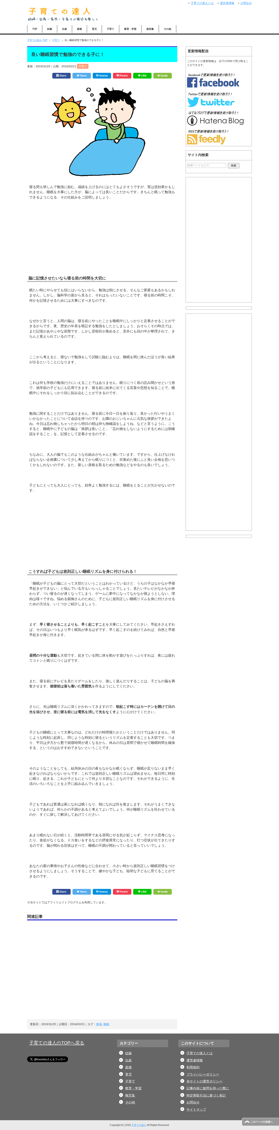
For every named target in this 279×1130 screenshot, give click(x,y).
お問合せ (193, 1102)
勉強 (99, 1024)
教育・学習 (130, 29)
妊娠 (49, 29)
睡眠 (106, 1024)
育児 (94, 29)
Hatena (103, 75)
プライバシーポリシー (202, 1074)
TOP (34, 29)
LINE (144, 75)
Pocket (123, 75)
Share (62, 75)
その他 (167, 29)
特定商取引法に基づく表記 (206, 1095)
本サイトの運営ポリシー (204, 1081)
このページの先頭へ (262, 1121)
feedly (164, 75)
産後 (79, 29)
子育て (110, 29)
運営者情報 (194, 1060)
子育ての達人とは (199, 1053)
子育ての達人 (139, 1125)
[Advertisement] (102, 243)
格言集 (150, 29)
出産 (64, 29)
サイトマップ (196, 1109)
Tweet (83, 75)
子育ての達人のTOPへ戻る (56, 1042)
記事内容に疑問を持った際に (207, 1088)
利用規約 (193, 1067)
